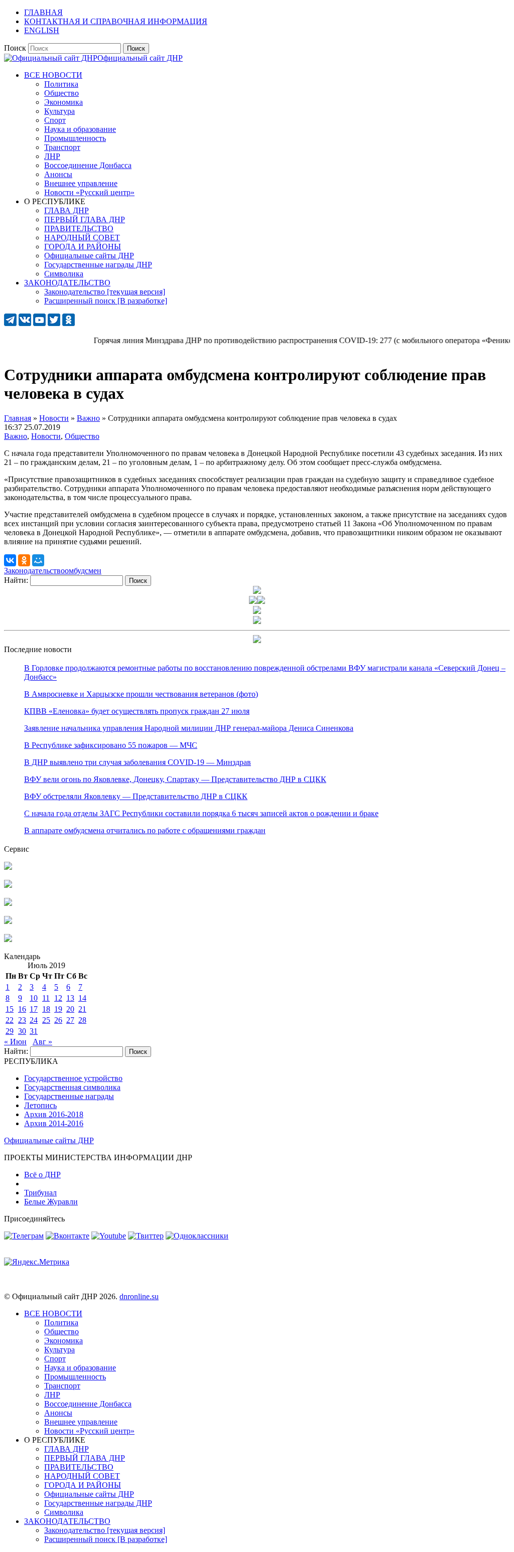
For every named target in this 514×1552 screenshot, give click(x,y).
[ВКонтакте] (10, 560)
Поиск (15, 48)
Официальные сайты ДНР (49, 1140)
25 (46, 1020)
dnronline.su (139, 1296)
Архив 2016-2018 (53, 1114)
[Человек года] (261, 601)
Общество (82, 436)
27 (70, 1020)
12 (58, 998)
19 (58, 1009)
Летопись (40, 1105)
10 (34, 998)
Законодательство (34, 570)
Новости (46, 436)
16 (22, 1009)
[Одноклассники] (24, 560)
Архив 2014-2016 (53, 1123)
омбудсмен (83, 570)
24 (34, 1020)
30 (22, 1031)
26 (58, 1020)
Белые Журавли (51, 1201)
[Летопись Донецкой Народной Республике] (8, 921)
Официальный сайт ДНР (140, 58)
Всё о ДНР (42, 1174)
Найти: (16, 580)
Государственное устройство (73, 1078)
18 (46, 1009)
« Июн (15, 1041)
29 (10, 1031)
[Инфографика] (8, 939)
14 (82, 998)
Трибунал (40, 1192)
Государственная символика (72, 1087)
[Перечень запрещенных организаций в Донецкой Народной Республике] (8, 903)
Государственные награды (69, 1096)
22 (10, 1020)
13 (70, 998)
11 (46, 998)
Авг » (42, 1041)
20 (70, 1009)
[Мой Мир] (38, 560)
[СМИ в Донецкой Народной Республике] (8, 885)
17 (34, 1009)
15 (10, 1009)
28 (82, 1020)
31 (34, 1031)
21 (82, 1009)
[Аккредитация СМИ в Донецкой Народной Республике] (8, 867)
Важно (15, 436)
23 (22, 1020)
